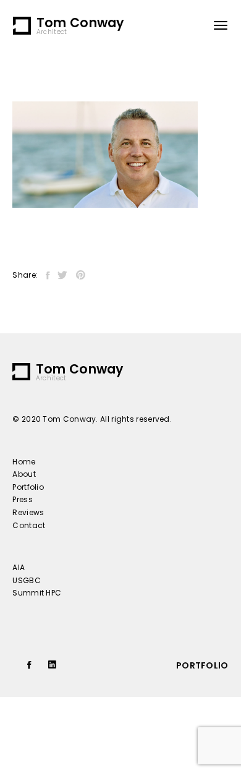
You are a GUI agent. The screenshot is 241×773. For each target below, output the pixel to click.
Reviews (28, 512)
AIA (18, 567)
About (24, 474)
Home (23, 461)
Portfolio (28, 487)
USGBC (26, 580)
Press (22, 499)
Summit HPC (36, 592)
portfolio (202, 665)
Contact (28, 525)
